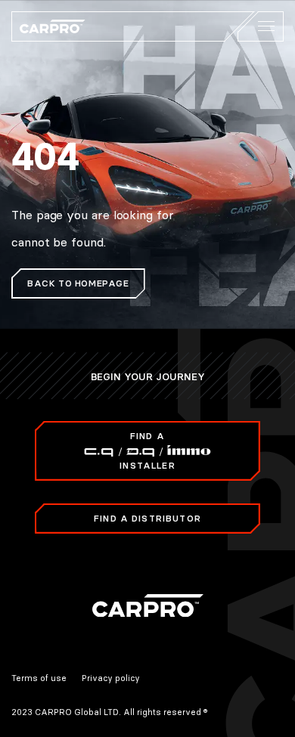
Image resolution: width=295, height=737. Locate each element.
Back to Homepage (78, 283)
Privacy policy (111, 678)
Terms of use (39, 678)
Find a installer (147, 450)
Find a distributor (147, 518)
